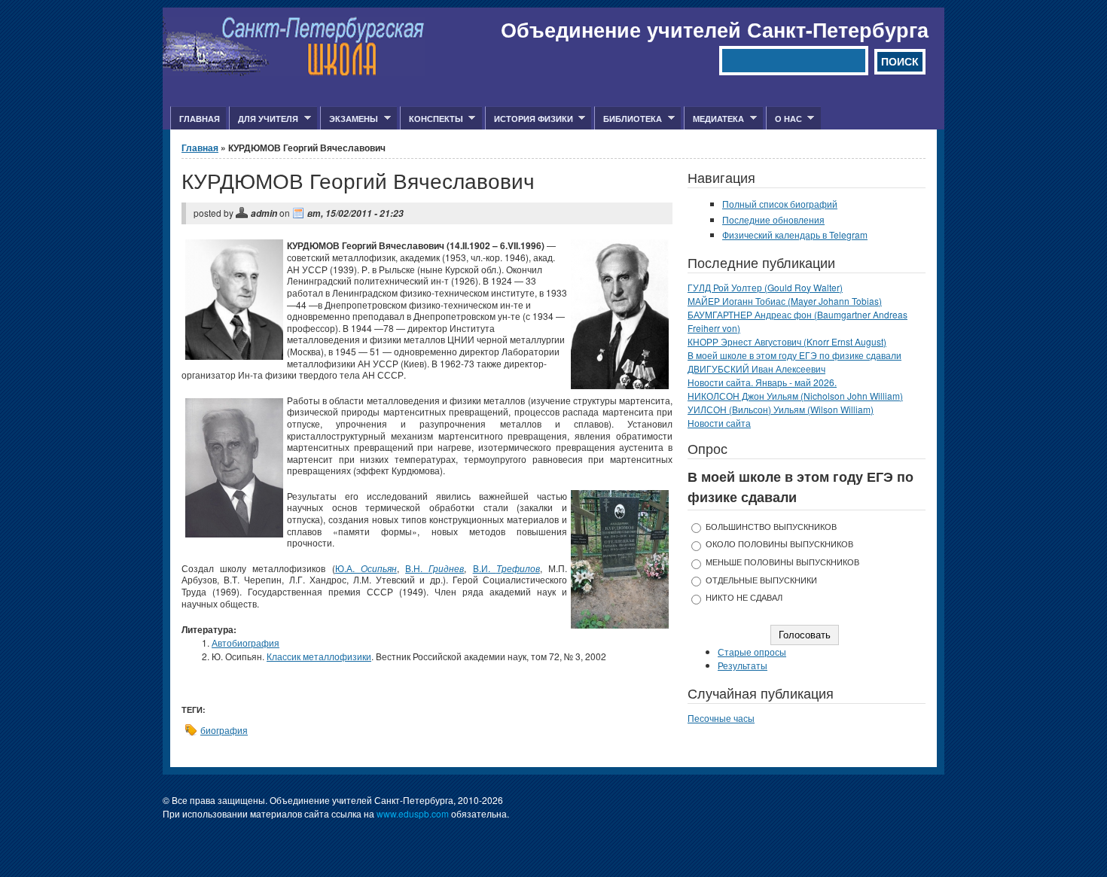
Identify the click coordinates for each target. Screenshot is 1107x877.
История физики (529, 119)
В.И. (506, 568)
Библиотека (628, 119)
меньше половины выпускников (782, 562)
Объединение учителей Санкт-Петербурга (715, 29)
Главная (199, 118)
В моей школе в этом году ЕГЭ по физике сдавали (794, 355)
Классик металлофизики (319, 656)
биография (224, 729)
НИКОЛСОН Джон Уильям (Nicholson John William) (795, 395)
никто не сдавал (744, 597)
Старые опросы (752, 651)
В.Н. (434, 568)
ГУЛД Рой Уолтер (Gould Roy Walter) (765, 287)
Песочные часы (721, 717)
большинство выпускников (771, 526)
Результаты (742, 665)
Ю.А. (366, 568)
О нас (784, 119)
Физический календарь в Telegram (795, 234)
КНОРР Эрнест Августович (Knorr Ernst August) (787, 341)
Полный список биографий (779, 203)
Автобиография (245, 642)
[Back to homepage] (294, 71)
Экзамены (349, 119)
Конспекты (431, 119)
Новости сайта (719, 422)
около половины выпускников (779, 544)
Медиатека (714, 119)
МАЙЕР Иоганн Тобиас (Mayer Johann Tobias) (785, 300)
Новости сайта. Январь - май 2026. (762, 382)
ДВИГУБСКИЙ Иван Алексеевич (756, 368)
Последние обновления (773, 219)
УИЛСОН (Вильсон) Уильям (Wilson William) (781, 409)
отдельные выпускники (761, 580)
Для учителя (263, 119)
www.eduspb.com (413, 813)
